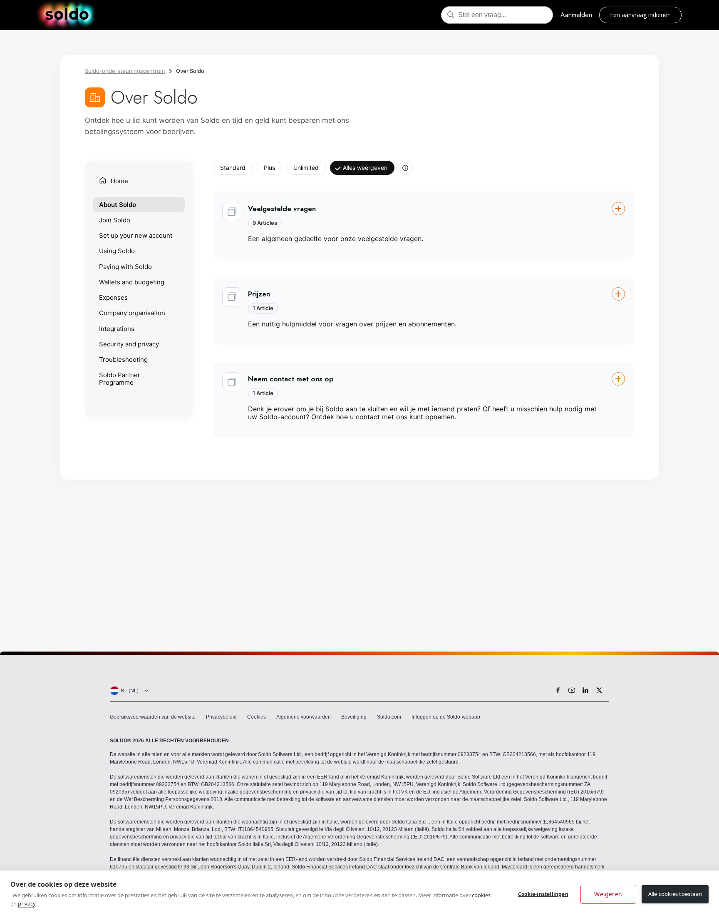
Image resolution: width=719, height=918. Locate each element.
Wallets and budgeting (131, 282)
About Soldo (117, 204)
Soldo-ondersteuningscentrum (125, 70)
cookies (481, 895)
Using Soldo (117, 251)
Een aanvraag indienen (640, 15)
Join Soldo (114, 220)
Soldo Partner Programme (119, 378)
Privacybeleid (221, 717)
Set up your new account (135, 235)
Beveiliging (354, 717)
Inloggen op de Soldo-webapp (446, 717)
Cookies (256, 717)
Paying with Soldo (125, 266)
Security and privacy (129, 344)
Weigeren (608, 894)
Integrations (116, 328)
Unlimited (306, 167)
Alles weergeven (365, 167)
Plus (269, 167)
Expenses (113, 297)
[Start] (66, 15)
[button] (423, 226)
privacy (26, 903)
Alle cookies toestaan (675, 894)
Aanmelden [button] (576, 15)
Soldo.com (389, 717)
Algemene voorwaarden (303, 717)
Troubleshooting (123, 359)
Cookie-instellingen (543, 894)
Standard (232, 167)
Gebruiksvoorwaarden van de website (153, 717)
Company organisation (132, 313)
